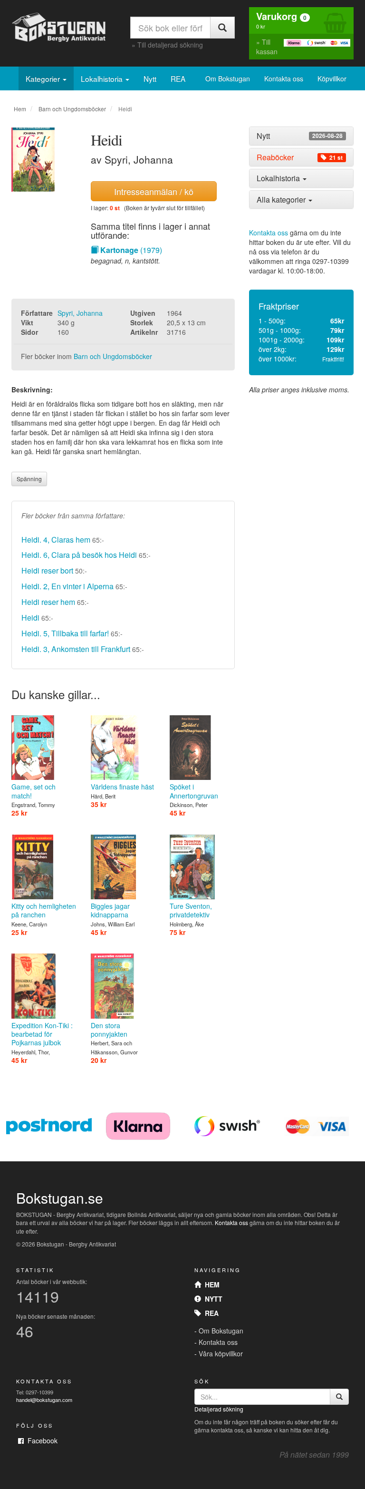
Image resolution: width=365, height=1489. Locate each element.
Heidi (30, 617)
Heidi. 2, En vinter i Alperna (67, 586)
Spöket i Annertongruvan (194, 791)
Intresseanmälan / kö (153, 191)
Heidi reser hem (48, 601)
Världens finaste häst (122, 786)
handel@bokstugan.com (44, 1399)
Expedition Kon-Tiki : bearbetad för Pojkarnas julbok (42, 1034)
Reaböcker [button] (300, 157)
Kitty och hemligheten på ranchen (43, 910)
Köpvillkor (331, 78)
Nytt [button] (300, 136)
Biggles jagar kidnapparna (110, 910)
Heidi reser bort (47, 570)
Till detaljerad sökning (170, 44)
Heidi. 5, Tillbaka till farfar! (65, 633)
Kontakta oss (283, 78)
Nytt (150, 78)
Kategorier (44, 78)
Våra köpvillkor (221, 1353)
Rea (210, 1313)
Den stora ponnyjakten (109, 1030)
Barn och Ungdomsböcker (72, 109)
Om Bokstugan (227, 78)
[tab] (301, 136)
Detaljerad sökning (218, 1409)
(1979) (131, 249)
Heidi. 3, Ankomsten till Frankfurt (75, 648)
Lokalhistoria (103, 78)
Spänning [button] (29, 479)
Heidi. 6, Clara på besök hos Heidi (79, 554)
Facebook (41, 1440)
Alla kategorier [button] (282, 199)
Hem (20, 109)
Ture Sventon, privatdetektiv (191, 910)
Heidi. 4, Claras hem (55, 539)
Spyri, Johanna (80, 313)
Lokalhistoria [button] (279, 178)
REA (178, 78)
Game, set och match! (33, 791)
